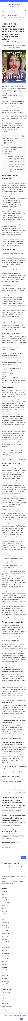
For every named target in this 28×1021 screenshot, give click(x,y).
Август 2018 (5, 984)
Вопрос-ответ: (7, 153)
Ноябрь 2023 (5, 931)
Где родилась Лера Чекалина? (15, 171)
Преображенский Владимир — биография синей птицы (11, 830)
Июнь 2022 (4, 964)
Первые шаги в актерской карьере (14, 147)
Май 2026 (4, 891)
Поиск (3, 854)
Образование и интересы (12, 144)
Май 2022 (4, 967)
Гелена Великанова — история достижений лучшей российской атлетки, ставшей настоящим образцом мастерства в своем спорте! (14, 803)
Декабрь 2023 (5, 928)
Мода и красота (6, 1000)
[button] (23, 136)
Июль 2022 (4, 961)
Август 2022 (5, 959)
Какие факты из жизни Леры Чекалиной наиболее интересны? (15, 155)
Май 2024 (4, 914)
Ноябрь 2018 (5, 975)
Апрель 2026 (5, 894)
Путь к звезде (7, 146)
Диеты (3, 995)
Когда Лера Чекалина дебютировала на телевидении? (16, 159)
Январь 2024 (5, 925)
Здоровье (4, 998)
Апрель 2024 (5, 917)
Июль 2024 (4, 908)
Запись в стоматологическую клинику (11, 871)
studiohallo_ (15, 42)
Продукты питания (6, 1006)
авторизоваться (6, 847)
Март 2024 (4, 919)
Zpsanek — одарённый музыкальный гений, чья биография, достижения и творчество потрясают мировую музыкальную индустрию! (13, 817)
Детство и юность (8, 140)
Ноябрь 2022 (5, 950)
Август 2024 (5, 905)
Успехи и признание (11, 149)
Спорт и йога (5, 1012)
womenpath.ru (14, 4)
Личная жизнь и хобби (9, 151)
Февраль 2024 (5, 922)
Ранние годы (9, 142)
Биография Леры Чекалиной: (10, 138)
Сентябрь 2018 (5, 981)
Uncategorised (5, 784)
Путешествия (5, 1009)
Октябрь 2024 (5, 900)
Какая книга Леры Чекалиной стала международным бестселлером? (16, 165)
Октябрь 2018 (5, 978)
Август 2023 (5, 936)
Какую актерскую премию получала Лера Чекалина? (16, 162)
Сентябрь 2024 (5, 903)
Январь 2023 (5, 945)
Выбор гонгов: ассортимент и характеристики (13, 873)
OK (21, 1019)
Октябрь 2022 (5, 953)
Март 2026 (4, 897)
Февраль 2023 (5, 942)
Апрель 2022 (5, 970)
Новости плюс (5, 1003)
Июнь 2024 (4, 911)
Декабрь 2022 (5, 947)
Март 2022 (4, 973)
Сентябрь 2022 (5, 956)
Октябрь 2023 (5, 933)
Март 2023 (4, 939)
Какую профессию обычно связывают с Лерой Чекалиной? (16, 168)
